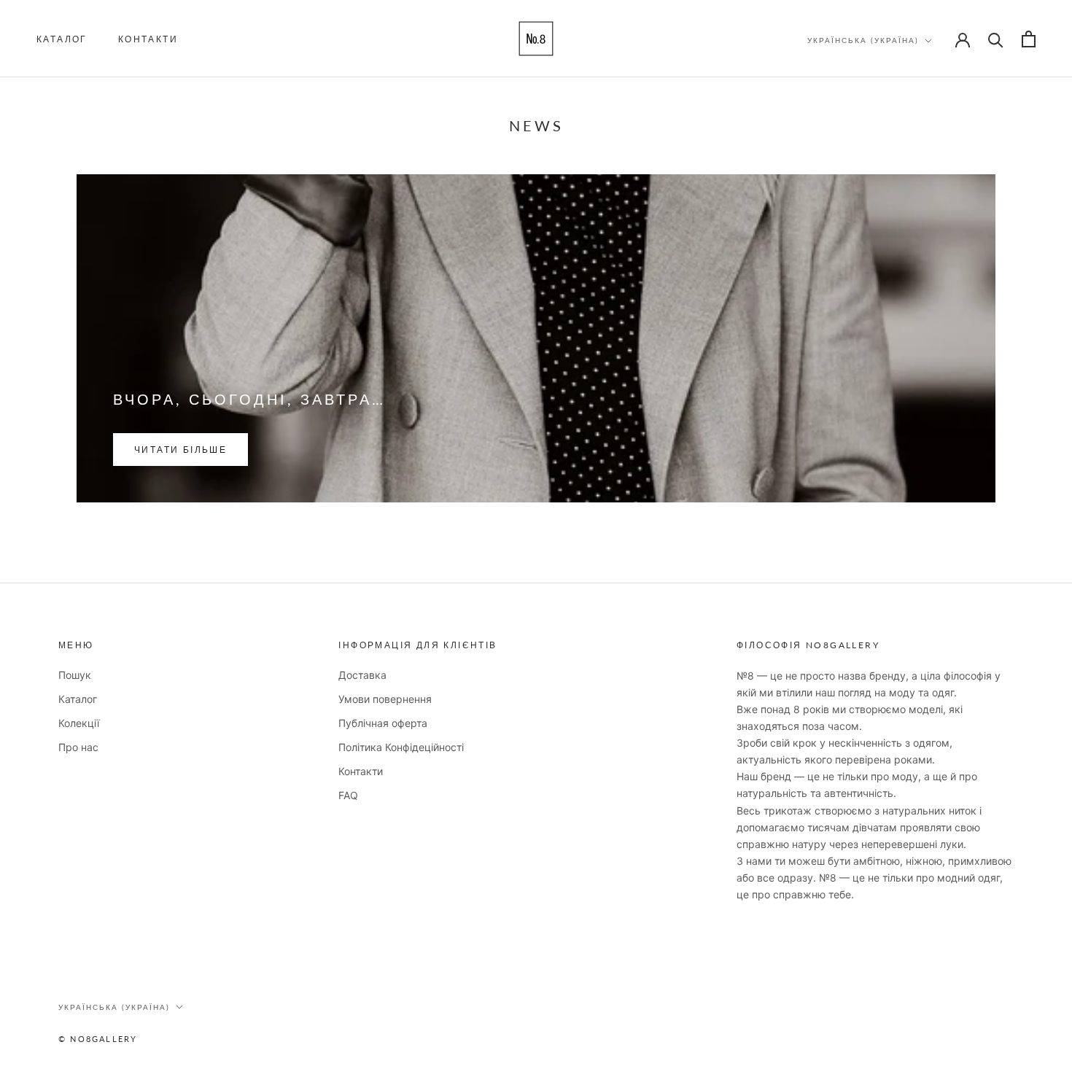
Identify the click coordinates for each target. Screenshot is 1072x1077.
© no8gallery (97, 1038)
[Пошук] (995, 39)
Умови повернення (385, 699)
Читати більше (180, 449)
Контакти (148, 39)
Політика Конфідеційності (401, 747)
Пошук (74, 675)
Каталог (62, 39)
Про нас (78, 747)
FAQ (348, 795)
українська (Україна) (863, 40)
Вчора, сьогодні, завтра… (249, 399)
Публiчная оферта (382, 723)
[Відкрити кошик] (1029, 39)
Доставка (362, 675)
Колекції (78, 723)
